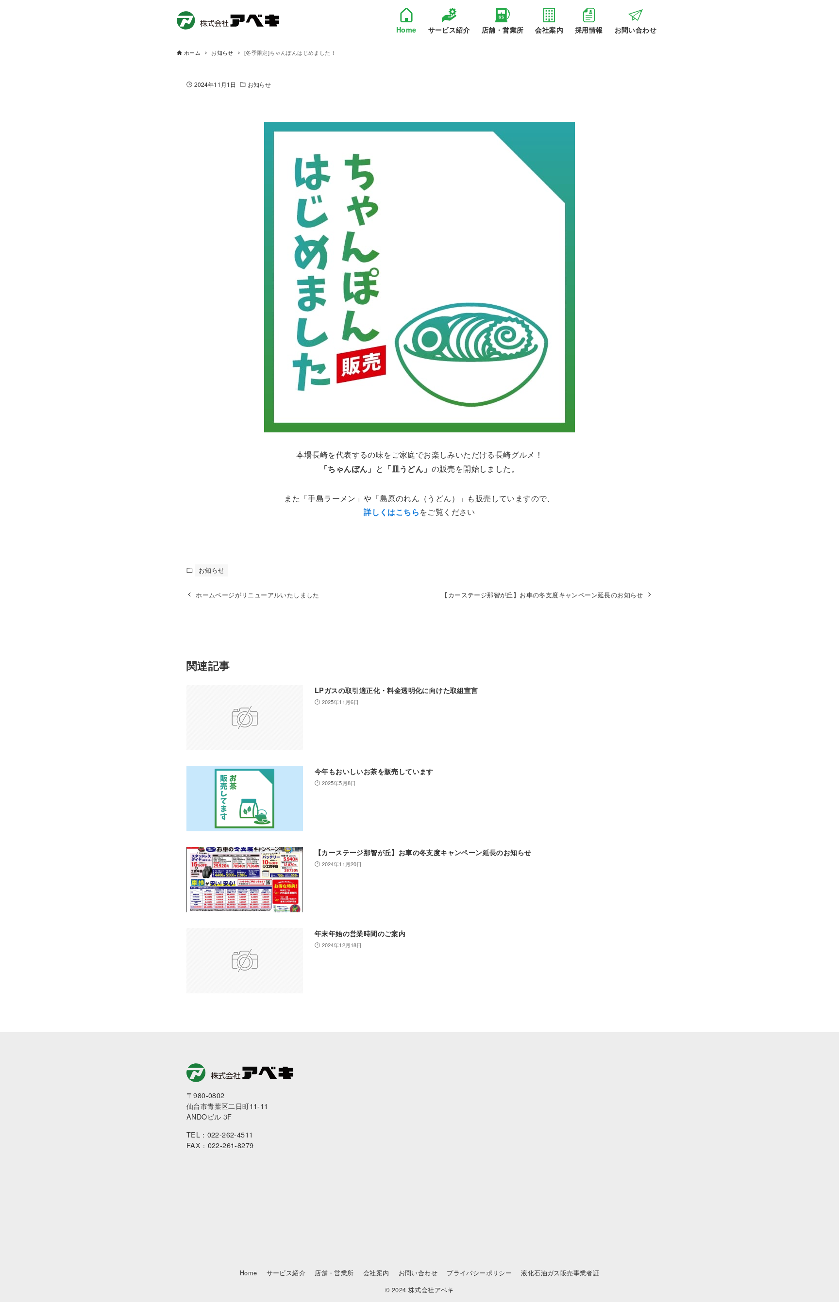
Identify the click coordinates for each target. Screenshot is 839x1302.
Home (248, 1272)
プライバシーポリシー (479, 1272)
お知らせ (259, 84)
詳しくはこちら (392, 511)
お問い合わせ (418, 1272)
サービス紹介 (286, 1272)
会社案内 (376, 1272)
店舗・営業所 (334, 1272)
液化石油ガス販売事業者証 (560, 1272)
